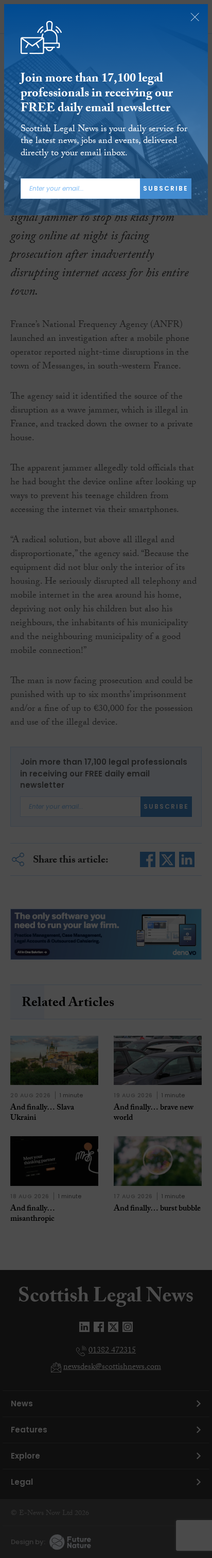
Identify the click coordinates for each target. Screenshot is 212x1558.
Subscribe (165, 188)
